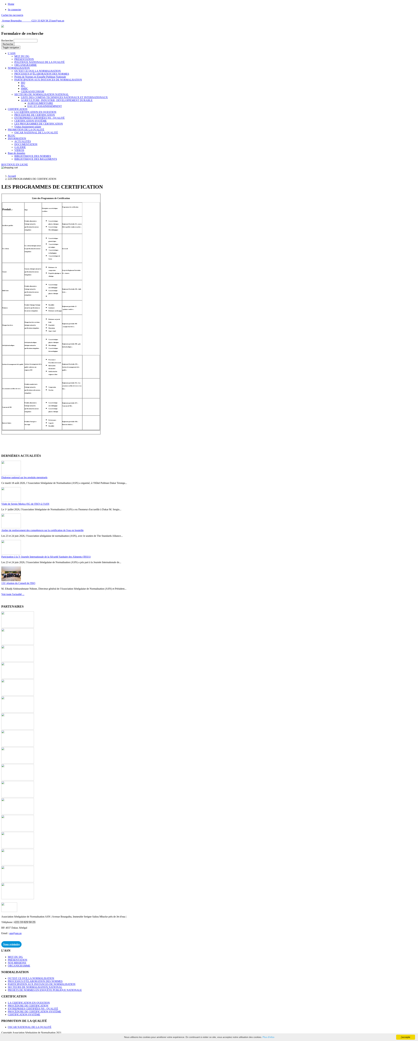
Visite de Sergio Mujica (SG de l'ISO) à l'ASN (25, 503)
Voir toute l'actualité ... (12, 594)
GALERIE (20, 147)
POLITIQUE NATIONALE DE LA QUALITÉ (39, 62)
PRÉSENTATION (24, 59)
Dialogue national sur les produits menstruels (24, 477)
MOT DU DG (21, 56)
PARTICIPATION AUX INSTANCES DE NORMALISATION (48, 79)
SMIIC (24, 88)
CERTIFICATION (17, 109)
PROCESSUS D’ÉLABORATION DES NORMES (41, 73)
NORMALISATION (19, 68)
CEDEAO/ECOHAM (32, 91)
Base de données (16, 153)
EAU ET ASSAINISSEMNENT (44, 106)
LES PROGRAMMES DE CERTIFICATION (38, 123)
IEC (23, 85)
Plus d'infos (268, 1037)
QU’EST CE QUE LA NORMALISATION (37, 70)
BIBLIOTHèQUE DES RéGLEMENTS (35, 159)
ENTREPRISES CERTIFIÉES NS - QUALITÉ (39, 117)
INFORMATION (17, 138)
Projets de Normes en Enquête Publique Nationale (40, 76)
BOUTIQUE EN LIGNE (14, 164)
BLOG (11, 135)
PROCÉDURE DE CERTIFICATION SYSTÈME (34, 1011)
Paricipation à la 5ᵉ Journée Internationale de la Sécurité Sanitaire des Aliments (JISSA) (46, 556)
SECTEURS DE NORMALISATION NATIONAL (41, 94)
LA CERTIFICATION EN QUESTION (35, 112)
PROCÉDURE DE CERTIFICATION (34, 115)
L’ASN (12, 53)
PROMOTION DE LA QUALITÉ (26, 129)
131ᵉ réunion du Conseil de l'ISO (18, 583)
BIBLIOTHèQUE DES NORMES (32, 156)
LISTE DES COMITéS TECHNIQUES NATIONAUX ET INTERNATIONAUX (64, 97)
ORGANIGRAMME (25, 65)
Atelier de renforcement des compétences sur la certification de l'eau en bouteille (42, 530)
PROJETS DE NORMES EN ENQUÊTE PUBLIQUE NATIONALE (45, 990)
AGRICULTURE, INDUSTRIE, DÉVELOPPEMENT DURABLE (57, 100)
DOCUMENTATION (25, 144)
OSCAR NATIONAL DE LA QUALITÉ (36, 132)
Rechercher (7, 40)
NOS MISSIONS (17, 962)
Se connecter (14, 9)
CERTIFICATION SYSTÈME (30, 120)
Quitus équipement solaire (27, 126)
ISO (23, 82)
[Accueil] (2, 26)
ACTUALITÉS (22, 141)
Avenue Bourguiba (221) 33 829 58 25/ (26, 20)
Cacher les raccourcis (12, 15)
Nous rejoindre (11, 944)
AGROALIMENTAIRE (40, 103)
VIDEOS (19, 150)
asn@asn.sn (58, 20)
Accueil (12, 176)
